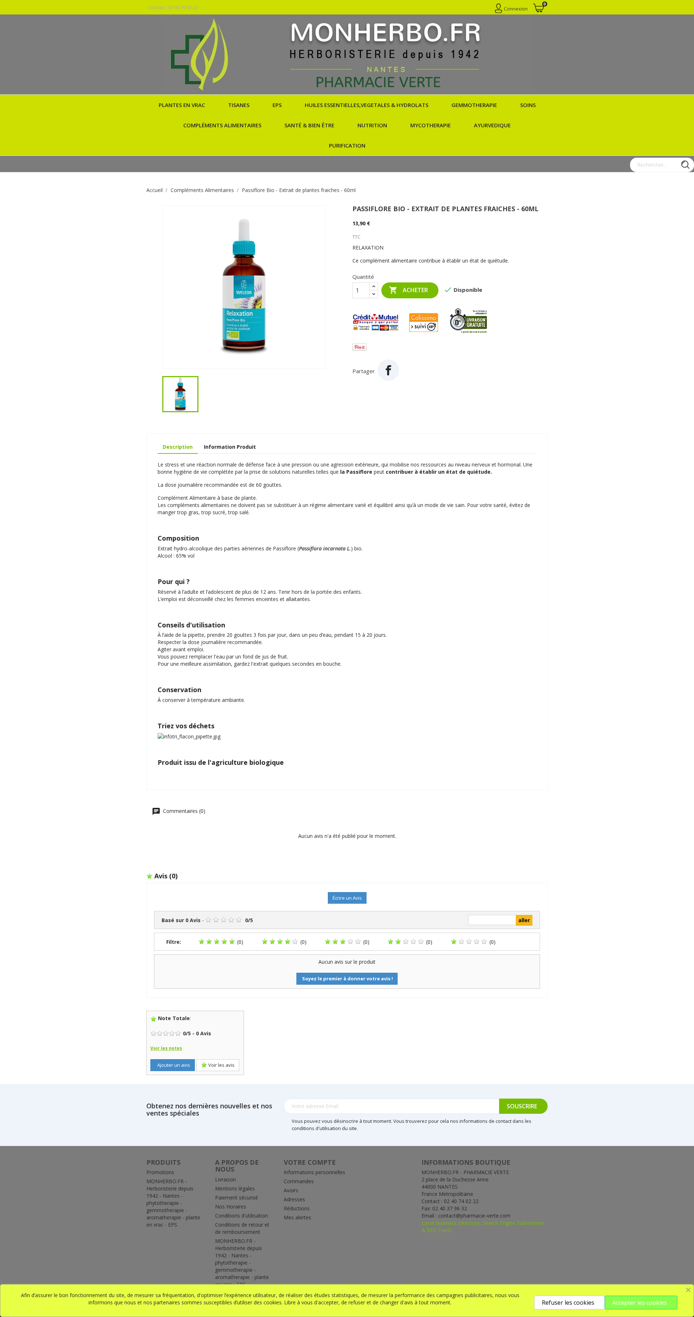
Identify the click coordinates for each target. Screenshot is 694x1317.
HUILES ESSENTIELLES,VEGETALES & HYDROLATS (366, 104)
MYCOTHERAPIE (430, 125)
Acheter (408, 290)
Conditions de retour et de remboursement (242, 1228)
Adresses (294, 1199)
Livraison (225, 1179)
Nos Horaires (230, 1206)
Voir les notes (166, 1048)
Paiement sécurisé (236, 1197)
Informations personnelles (314, 1172)
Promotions (160, 1172)
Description (178, 446)
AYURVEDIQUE (492, 125)
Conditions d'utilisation (241, 1215)
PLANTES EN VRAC (182, 104)
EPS (277, 104)
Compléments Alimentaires (222, 125)
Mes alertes (297, 1217)
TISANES (238, 104)
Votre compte (310, 1162)
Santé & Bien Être (309, 125)
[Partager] (388, 370)
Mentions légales (235, 1188)
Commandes (299, 1181)
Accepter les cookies (639, 1303)
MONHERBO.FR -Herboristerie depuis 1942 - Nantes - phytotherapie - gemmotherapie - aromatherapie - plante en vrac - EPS (173, 1203)
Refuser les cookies (568, 1303)
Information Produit (230, 446)
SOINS (528, 104)
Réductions (297, 1208)
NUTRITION (372, 125)
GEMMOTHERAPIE (474, 104)
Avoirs (291, 1190)
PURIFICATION (347, 145)
